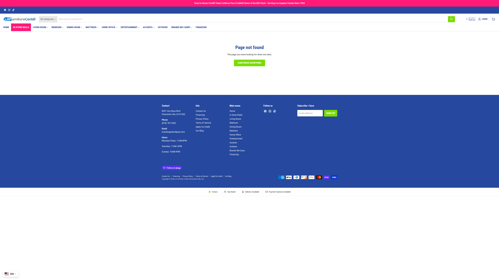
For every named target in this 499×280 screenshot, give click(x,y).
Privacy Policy (202, 119)
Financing (201, 27)
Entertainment (129, 27)
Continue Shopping (249, 62)
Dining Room (74, 27)
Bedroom (57, 27)
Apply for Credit (203, 127)
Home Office (109, 27)
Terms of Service (203, 123)
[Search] (451, 19)
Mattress (91, 27)
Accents (148, 27)
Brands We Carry (181, 27)
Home (6, 27)
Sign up (330, 113)
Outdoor (163, 27)
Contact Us (201, 111)
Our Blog (200, 131)
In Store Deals (21, 27)
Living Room (40, 27)
